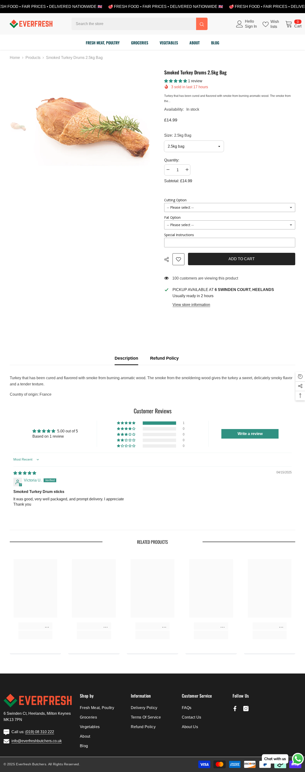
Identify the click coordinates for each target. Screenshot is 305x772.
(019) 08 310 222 (39, 732)
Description (126, 358)
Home (15, 58)
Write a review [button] (250, 434)
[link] (178, 259)
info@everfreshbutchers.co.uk (36, 741)
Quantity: (171, 160)
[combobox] (133, 24)
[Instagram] (245, 708)
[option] (92, 127)
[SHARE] (168, 259)
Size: (177, 135)
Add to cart (242, 259)
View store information (191, 305)
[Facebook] (234, 708)
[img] (24, 473)
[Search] (139, 24)
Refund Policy (164, 358)
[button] (176, 81)
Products (33, 58)
